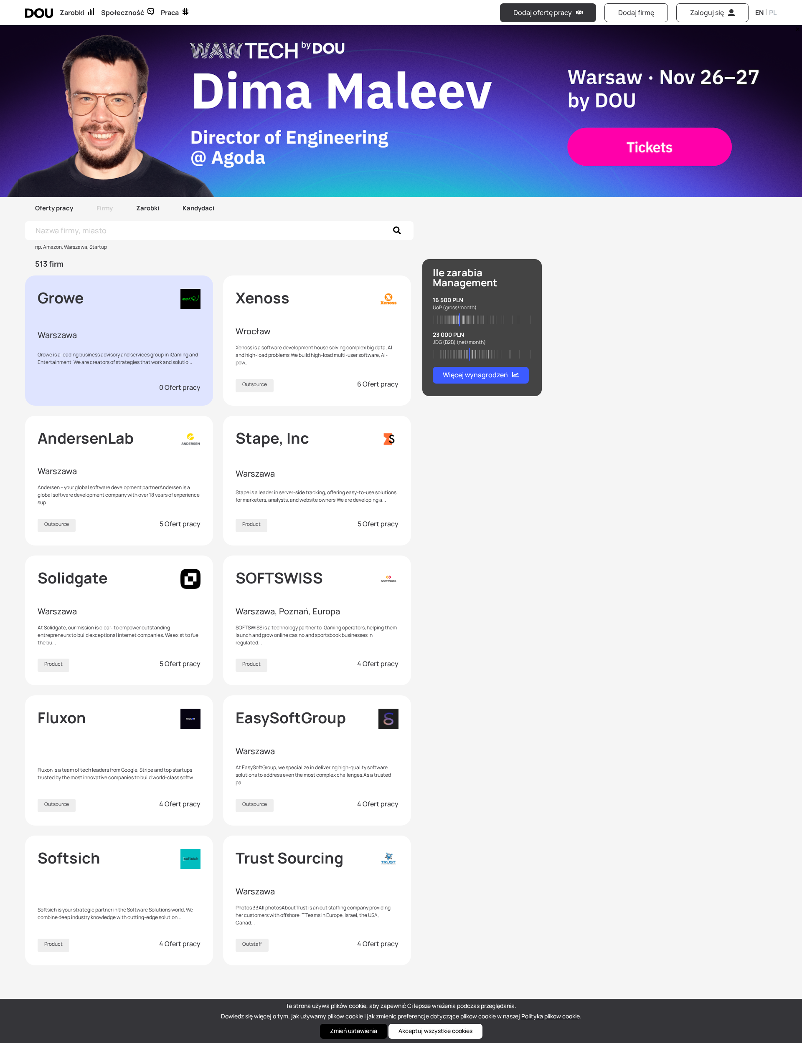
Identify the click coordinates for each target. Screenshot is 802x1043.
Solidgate (73, 578)
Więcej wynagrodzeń (475, 374)
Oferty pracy (54, 208)
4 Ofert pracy (377, 663)
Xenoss (262, 298)
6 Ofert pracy (377, 384)
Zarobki (72, 12)
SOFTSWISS (279, 578)
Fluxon (62, 717)
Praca (170, 12)
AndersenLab (86, 438)
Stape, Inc (272, 438)
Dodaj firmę (636, 12)
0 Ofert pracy (179, 387)
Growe (61, 298)
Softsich (69, 858)
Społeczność (122, 12)
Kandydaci (198, 208)
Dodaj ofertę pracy (542, 12)
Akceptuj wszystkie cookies (435, 1031)
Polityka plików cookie (550, 1016)
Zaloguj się (707, 12)
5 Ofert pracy (180, 523)
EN (759, 12)
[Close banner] (796, 27)
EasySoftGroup (291, 717)
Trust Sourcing (289, 858)
